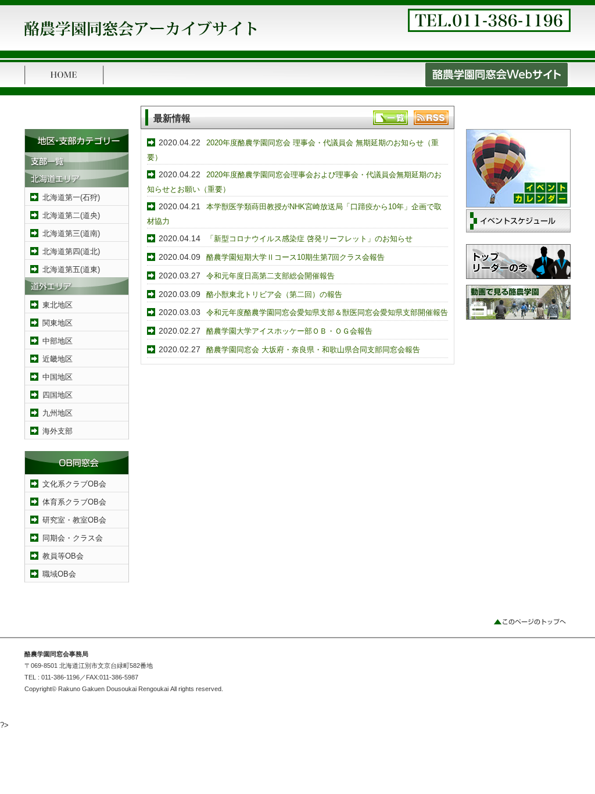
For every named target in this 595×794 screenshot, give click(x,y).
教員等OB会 (63, 556)
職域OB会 (59, 574)
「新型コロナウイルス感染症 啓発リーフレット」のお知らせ (309, 238)
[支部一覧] (76, 167)
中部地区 (57, 341)
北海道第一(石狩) (71, 197)
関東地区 (57, 323)
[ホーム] (64, 84)
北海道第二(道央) (71, 215)
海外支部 (57, 431)
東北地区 (57, 305)
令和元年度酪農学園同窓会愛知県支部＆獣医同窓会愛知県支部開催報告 (327, 312)
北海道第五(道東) (71, 269)
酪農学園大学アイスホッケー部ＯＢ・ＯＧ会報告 (289, 331)
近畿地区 (57, 359)
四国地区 (57, 395)
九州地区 (57, 413)
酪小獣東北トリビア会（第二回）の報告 (274, 294)
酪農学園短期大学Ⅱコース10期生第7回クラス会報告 (295, 257)
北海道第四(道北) (71, 251)
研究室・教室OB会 (74, 520)
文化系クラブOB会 (74, 484)
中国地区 (57, 377)
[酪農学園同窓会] (140, 39)
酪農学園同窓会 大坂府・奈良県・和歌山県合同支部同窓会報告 (313, 349)
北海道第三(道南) (71, 233)
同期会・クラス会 (72, 538)
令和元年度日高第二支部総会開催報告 (270, 275)
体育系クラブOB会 (74, 502)
